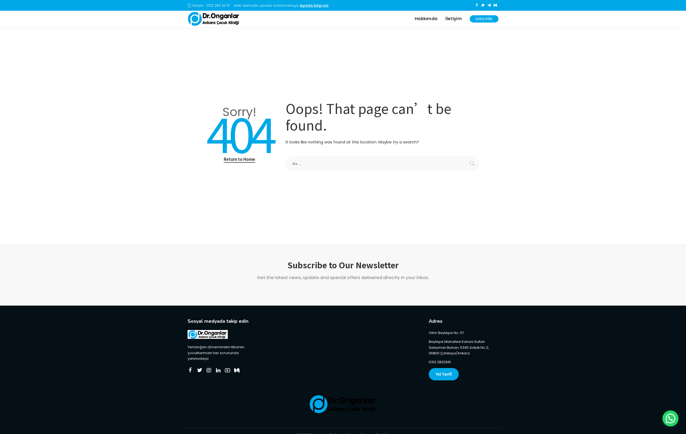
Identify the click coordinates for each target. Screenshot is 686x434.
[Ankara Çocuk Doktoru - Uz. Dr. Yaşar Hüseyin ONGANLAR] (214, 19)
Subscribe (484, 18)
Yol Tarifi (444, 374)
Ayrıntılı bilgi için (314, 5)
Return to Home (239, 159)
